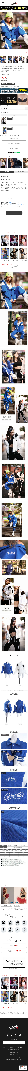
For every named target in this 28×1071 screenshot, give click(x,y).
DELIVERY (15, 941)
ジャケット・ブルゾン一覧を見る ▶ (14, 213)
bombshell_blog (14, 1039)
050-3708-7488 (14, 1052)
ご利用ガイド (6, 1047)
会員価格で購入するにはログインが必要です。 (11, 86)
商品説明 (7, 171)
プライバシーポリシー (19, 1047)
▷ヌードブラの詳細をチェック (7, 106)
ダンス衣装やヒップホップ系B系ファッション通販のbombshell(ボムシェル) (13, 11)
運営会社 (19, 1049)
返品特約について (14, 138)
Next (26, 30)
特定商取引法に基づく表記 (11, 1049)
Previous (1, 30)
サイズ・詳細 (21, 171)
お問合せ (12, 1047)
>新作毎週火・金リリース (14, 968)
